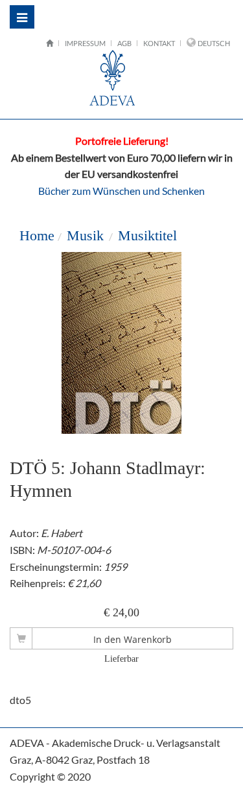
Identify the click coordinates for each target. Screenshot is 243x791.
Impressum (85, 43)
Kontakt (159, 43)
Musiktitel (147, 235)
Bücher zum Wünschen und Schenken (121, 190)
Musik (85, 235)
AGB (124, 43)
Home (36, 235)
